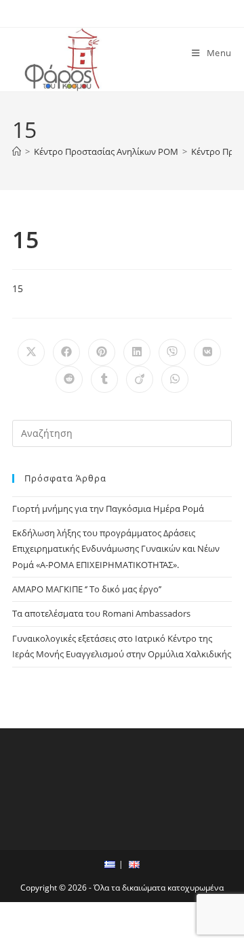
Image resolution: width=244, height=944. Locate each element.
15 (17, 288)
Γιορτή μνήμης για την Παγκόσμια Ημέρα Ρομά (108, 508)
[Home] (16, 151)
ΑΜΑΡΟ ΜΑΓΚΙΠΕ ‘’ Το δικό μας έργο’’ (86, 589)
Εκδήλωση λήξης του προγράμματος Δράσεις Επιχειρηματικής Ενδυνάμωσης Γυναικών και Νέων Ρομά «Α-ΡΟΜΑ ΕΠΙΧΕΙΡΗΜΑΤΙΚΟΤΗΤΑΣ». (116, 549)
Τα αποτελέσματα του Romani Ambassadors (101, 613)
